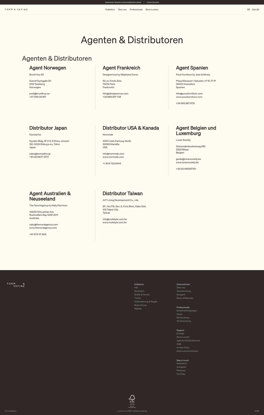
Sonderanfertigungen (187, 310)
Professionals (136, 9)
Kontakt (180, 333)
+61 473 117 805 (37, 234)
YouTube (181, 374)
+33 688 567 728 (112, 97)
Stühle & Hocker (142, 294)
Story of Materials (185, 298)
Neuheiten (139, 291)
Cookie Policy (183, 347)
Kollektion (110, 9)
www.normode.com (113, 157)
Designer (181, 294)
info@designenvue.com (115, 93)
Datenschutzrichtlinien (187, 351)
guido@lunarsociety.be (188, 159)
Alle (136, 287)
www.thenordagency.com (43, 228)
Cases (179, 314)
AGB (179, 344)
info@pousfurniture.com (189, 93)
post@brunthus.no (39, 93)
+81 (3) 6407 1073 (39, 157)
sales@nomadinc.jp (40, 154)
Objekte (138, 308)
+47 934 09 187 (37, 97)
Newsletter (182, 363)
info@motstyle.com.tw (115, 219)
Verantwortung (184, 291)
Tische (137, 298)
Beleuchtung (140, 305)
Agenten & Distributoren (188, 340)
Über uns (122, 9)
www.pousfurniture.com (189, 97)
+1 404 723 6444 (112, 163)
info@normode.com (113, 154)
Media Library (183, 317)
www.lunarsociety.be (187, 162)
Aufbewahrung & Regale (145, 301)
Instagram (181, 367)
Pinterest (181, 370)
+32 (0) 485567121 (186, 169)
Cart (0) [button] (255, 9)
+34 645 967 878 (185, 103)
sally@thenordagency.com (43, 224)
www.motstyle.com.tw (115, 222)
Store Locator (152, 9)
